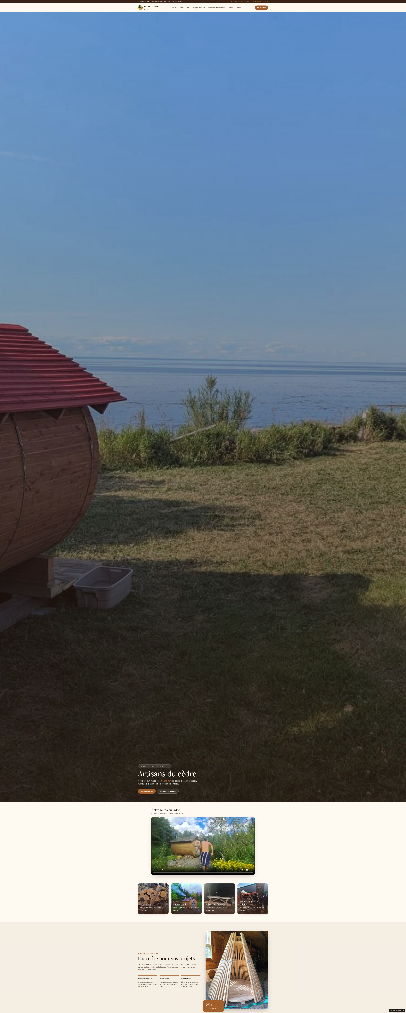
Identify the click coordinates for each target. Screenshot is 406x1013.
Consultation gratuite (259, 1)
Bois (188, 7)
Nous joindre (261, 7)
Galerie (230, 7)
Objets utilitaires (199, 7)
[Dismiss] (403, 1010)
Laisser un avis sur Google (241, 1)
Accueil (174, 7)
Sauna (182, 7)
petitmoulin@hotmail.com (158, 1)
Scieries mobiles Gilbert (216, 7)
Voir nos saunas (147, 791)
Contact (238, 7)
